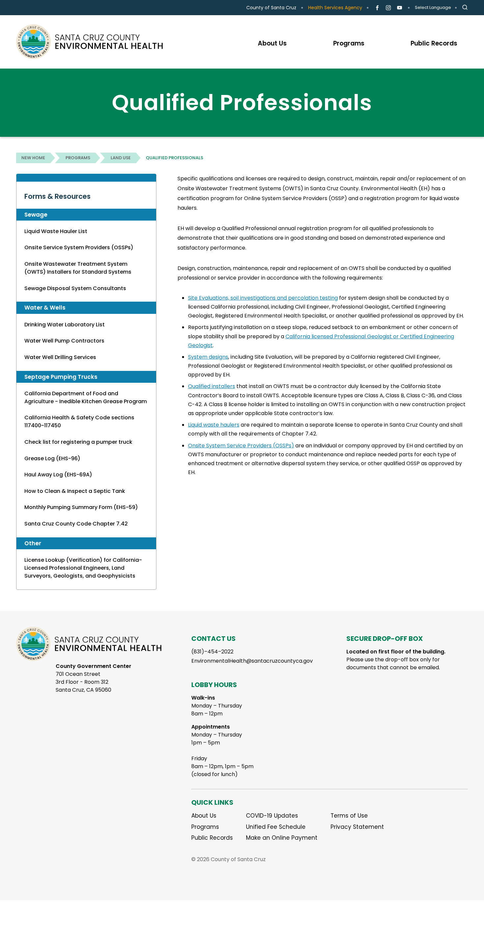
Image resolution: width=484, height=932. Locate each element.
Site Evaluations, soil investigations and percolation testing (263, 298)
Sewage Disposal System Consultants (75, 288)
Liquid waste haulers (213, 425)
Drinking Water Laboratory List (64, 324)
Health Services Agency (335, 7)
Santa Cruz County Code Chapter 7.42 (76, 523)
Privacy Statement (357, 827)
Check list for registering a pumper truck (78, 442)
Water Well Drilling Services (60, 357)
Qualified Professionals (174, 158)
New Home (33, 158)
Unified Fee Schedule (276, 827)
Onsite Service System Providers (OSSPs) (78, 247)
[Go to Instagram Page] (388, 8)
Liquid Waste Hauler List (55, 231)
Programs (78, 158)
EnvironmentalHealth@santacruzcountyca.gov (252, 661)
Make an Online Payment (281, 838)
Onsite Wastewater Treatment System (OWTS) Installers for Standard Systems (77, 268)
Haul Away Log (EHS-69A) (58, 474)
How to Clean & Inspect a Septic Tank (74, 491)
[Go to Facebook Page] (377, 8)
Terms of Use (349, 816)
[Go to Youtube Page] (399, 8)
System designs (208, 357)
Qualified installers (211, 386)
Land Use (121, 158)
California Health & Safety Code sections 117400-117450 (79, 421)
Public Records (212, 838)
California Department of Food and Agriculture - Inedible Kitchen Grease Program (85, 397)
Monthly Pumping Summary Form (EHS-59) (81, 507)
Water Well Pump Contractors (64, 341)
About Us (203, 816)
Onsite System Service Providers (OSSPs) (241, 445)
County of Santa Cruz (271, 7)
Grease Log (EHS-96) (52, 458)
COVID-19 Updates (272, 816)
